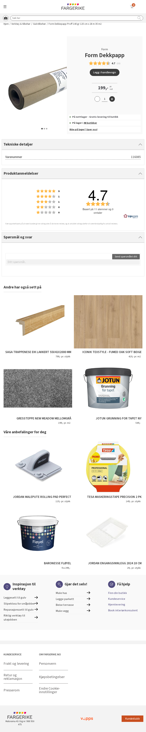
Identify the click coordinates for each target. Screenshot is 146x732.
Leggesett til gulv (15, 598)
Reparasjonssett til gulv (19, 610)
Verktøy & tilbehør (20, 24)
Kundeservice (116, 599)
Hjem (6, 24)
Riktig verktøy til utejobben (14, 617)
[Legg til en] (112, 99)
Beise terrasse (65, 605)
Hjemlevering (116, 604)
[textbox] (73, 262)
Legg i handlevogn (104, 72)
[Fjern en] (97, 99)
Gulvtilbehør (39, 24)
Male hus (61, 593)
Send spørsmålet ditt (126, 256)
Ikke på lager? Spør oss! (83, 129)
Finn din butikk (117, 593)
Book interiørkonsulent (123, 610)
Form (104, 49)
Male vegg (62, 611)
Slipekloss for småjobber (19, 604)
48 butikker (90, 123)
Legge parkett (65, 599)
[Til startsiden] (73, 7)
